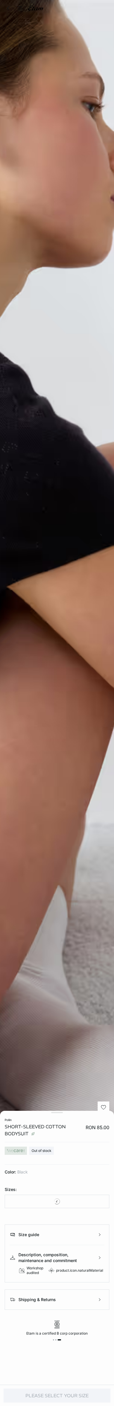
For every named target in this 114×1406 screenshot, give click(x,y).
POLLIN (8, 1120)
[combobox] (57, 1201)
